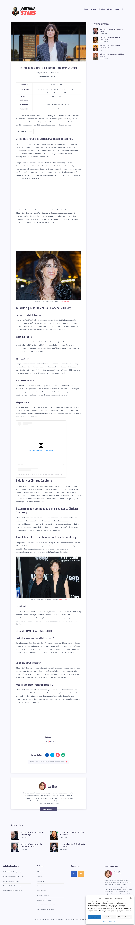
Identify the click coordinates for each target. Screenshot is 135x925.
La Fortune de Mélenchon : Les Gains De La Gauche (111, 30)
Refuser (109, 917)
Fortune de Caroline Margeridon (14, 886)
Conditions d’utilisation (44, 900)
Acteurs (45, 742)
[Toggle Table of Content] (29, 131)
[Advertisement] (48, 195)
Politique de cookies (109, 921)
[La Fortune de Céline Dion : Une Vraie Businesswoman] (95, 39)
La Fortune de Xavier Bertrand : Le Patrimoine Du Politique (31, 845)
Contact (117, 9)
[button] (131, 898)
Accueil (86, 9)
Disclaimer (40, 881)
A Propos (109, 9)
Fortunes (93, 9)
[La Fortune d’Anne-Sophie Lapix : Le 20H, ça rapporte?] (95, 56)
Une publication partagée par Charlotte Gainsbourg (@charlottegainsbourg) (41, 474)
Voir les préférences (124, 917)
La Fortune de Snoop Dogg (12, 872)
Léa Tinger (53, 786)
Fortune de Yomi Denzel (11, 881)
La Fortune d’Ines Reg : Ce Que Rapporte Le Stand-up (72, 845)
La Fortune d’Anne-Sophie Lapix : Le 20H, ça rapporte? (112, 55)
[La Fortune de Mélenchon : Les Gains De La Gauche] (95, 31)
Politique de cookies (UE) (45, 909)
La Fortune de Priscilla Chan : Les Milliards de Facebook (73, 833)
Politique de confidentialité (46, 905)
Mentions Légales (43, 895)
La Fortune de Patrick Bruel (12, 890)
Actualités (102, 9)
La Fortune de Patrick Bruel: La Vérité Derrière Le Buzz (110, 47)
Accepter (94, 917)
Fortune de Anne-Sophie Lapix (13, 876)
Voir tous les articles (48, 809)
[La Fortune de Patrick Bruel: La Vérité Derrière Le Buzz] (95, 48)
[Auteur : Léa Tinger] (42, 785)
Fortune (52, 742)
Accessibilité (41, 886)
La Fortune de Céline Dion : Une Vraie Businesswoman (110, 38)
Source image (65, 301)
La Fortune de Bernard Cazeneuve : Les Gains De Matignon (32, 833)
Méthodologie (41, 890)
